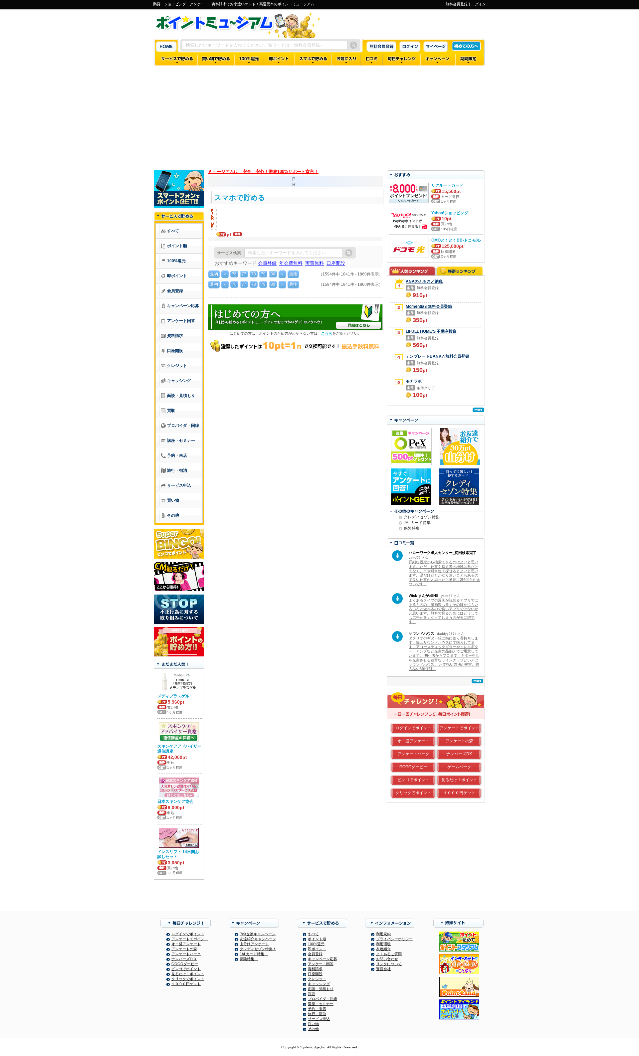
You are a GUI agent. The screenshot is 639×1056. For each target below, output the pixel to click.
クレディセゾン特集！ (258, 949)
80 (273, 274)
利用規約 (383, 934)
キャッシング (319, 984)
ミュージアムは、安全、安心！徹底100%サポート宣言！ (263, 171)
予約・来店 (317, 1009)
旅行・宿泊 (317, 1014)
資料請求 (315, 969)
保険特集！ (249, 959)
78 (253, 274)
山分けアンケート (254, 944)
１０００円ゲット (459, 793)
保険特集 (412, 528)
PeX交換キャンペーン (258, 934)
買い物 (313, 1024)
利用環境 (383, 944)
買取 (311, 994)
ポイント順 (317, 939)
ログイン (478, 4)
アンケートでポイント (459, 728)
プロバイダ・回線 (322, 999)
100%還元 (316, 944)
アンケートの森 (459, 741)
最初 (214, 274)
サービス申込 (319, 1019)
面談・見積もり (320, 989)
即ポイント (317, 949)
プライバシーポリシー (394, 939)
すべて (313, 934)
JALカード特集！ (254, 954)
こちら (326, 333)
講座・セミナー (320, 1004)
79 (263, 274)
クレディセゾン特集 (422, 517)
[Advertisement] (319, 117)
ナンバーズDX (459, 754)
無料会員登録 (457, 4)
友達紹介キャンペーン (258, 939)
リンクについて (389, 964)
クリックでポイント (413, 793)
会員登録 (315, 954)
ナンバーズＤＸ (184, 959)
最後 (293, 274)
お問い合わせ (387, 959)
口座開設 (315, 974)
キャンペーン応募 (322, 959)
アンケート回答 (320, 964)
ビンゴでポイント (413, 780)
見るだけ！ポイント (459, 780)
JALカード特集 (417, 522)
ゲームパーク (459, 767)
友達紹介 (383, 949)
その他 (313, 1029)
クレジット (317, 979)
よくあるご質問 (389, 954)
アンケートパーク (413, 754)
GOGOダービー (413, 767)
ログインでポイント (413, 728)
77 (244, 274)
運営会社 (383, 969)
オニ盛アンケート (413, 741)
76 (234, 274)
